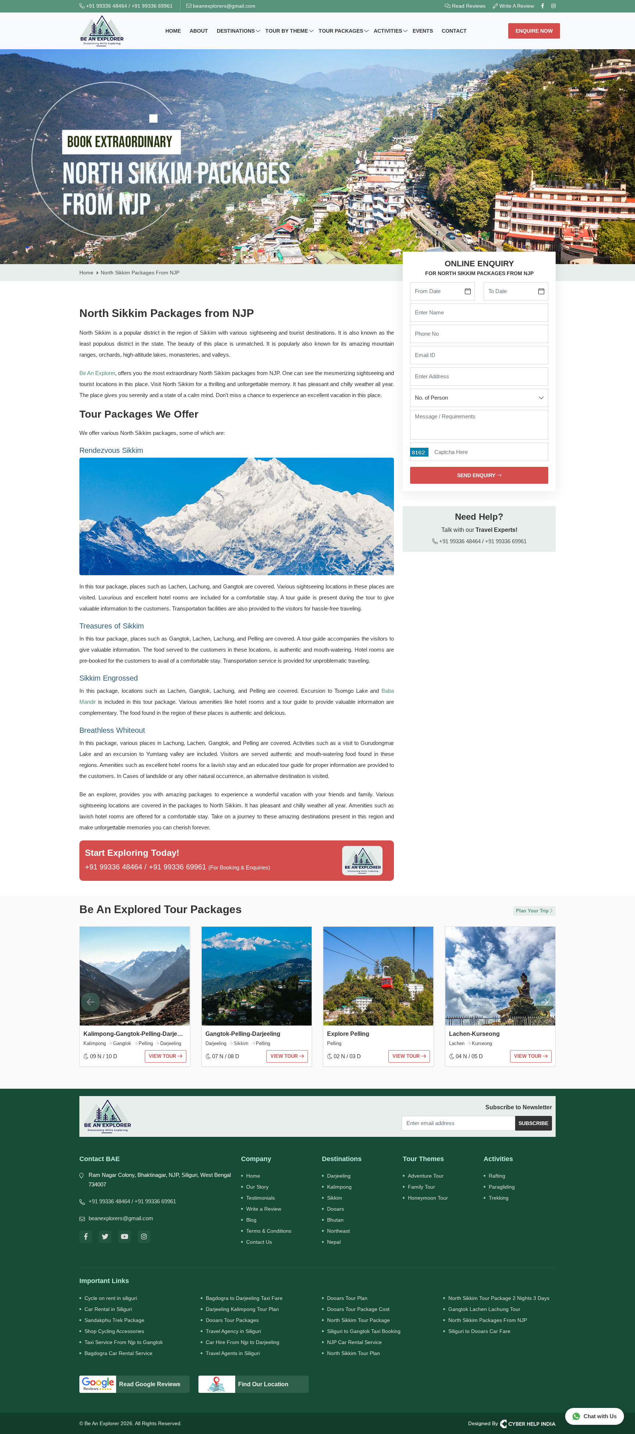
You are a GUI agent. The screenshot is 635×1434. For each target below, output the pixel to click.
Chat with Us (600, 1416)
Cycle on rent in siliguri (111, 1298)
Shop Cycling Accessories (114, 1331)
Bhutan (335, 1220)
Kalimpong (339, 1187)
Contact (454, 31)
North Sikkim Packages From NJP (487, 1320)
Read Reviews (468, 6)
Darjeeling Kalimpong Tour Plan (242, 1309)
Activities (388, 31)
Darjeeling (339, 1176)
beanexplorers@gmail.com (223, 6)
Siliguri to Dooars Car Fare (479, 1331)
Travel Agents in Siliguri (233, 1353)
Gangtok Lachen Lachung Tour (484, 1309)
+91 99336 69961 (152, 6)
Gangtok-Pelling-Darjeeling (242, 1034)
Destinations (236, 31)
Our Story (257, 1187)
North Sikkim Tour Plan (353, 1353)
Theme (286, 31)
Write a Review (263, 1209)
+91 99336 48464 (106, 6)
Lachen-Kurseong (474, 1034)
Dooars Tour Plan (347, 1298)
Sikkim (334, 1198)
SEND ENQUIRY (477, 475)
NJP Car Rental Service (354, 1342)
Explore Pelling (348, 1034)
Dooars (335, 1209)
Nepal (334, 1242)
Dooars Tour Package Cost (358, 1309)
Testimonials (260, 1198)
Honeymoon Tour (428, 1198)
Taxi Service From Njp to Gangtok (124, 1342)
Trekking (499, 1198)
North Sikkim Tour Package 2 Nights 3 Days (498, 1298)
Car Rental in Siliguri (108, 1309)
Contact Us (259, 1242)
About (199, 31)
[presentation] (90, 1002)
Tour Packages (341, 31)
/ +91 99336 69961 (154, 1201)
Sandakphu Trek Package (114, 1320)
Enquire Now (534, 31)
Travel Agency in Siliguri (233, 1331)
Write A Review (516, 6)
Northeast (338, 1231)
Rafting (497, 1176)
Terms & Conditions (268, 1231)
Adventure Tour (426, 1176)
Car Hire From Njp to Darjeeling (242, 1342)
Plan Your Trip (533, 911)
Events (423, 31)
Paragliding (502, 1187)
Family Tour (421, 1187)
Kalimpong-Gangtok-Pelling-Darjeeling (137, 1034)
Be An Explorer (97, 373)
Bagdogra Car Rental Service (119, 1353)
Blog (251, 1220)
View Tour (163, 1056)
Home (173, 31)
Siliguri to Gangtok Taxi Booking (364, 1331)
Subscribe (533, 1123)
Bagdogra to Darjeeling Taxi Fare (244, 1298)
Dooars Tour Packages (232, 1320)
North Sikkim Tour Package (358, 1320)
